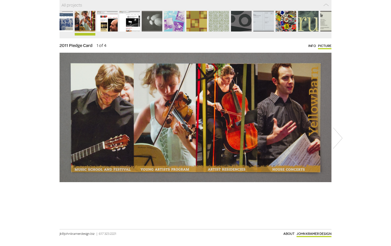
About (289, 233)
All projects (72, 5)
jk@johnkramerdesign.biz (77, 233)
